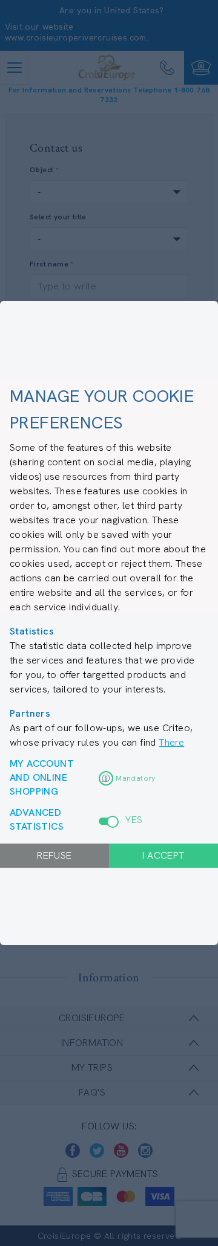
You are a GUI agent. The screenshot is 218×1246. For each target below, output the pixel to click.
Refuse (54, 855)
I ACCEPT (163, 855)
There (171, 742)
